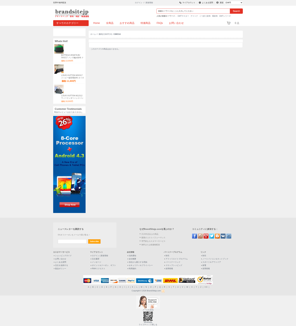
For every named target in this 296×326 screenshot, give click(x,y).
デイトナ (194, 16)
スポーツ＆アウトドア (211, 262)
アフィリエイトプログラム (177, 259)
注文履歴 (95, 259)
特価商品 (145, 23)
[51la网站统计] (163, 291)
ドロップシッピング (174, 265)
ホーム (93, 34)
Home (96, 23)
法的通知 (132, 256)
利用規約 (132, 268)
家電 (204, 265)
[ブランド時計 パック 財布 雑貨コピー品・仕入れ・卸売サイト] (72, 9)
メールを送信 (148, 310)
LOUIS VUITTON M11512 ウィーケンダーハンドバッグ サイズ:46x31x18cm (72, 97)
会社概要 (132, 259)
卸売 (167, 256)
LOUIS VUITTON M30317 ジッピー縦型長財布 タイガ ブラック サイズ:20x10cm (72, 76)
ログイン (138, 3)
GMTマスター (183, 16)
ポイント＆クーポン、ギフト (104, 265)
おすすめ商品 (127, 23)
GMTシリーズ (225, 16)
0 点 (237, 23)
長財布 (215, 16)
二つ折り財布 (205, 16)
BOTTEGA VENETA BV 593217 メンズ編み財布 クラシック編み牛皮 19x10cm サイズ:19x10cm (72, 56)
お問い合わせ (176, 23)
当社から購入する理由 (138, 262)
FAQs (160, 23)
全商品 (109, 23)
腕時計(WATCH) (105, 34)
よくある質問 (207, 3)
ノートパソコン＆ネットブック (215, 259)
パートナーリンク (173, 262)
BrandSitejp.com (154, 291)
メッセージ (96, 262)
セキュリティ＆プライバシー (141, 265)
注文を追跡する (61, 265)
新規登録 (149, 3)
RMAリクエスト (98, 268)
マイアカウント (188, 3)
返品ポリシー (60, 268)
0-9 (206, 287)
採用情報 (169, 268)
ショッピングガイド (63, 256)
